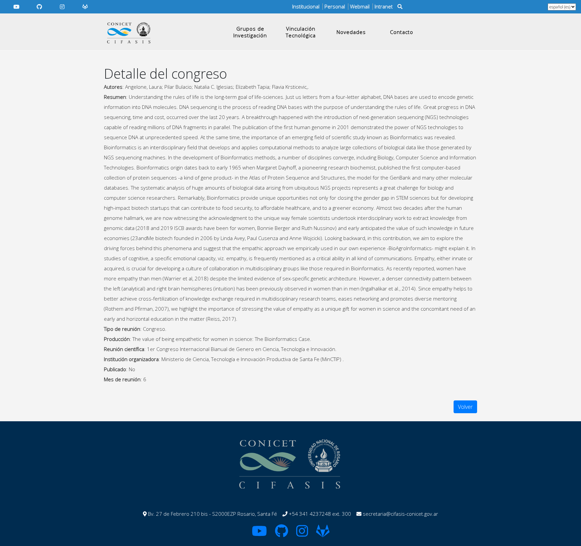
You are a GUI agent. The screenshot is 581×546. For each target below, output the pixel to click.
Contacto (401, 32)
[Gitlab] (85, 6)
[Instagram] (62, 6)
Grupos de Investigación (250, 32)
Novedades (351, 32)
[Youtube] (16, 6)
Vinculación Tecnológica (301, 32)
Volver (465, 407)
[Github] (39, 6)
